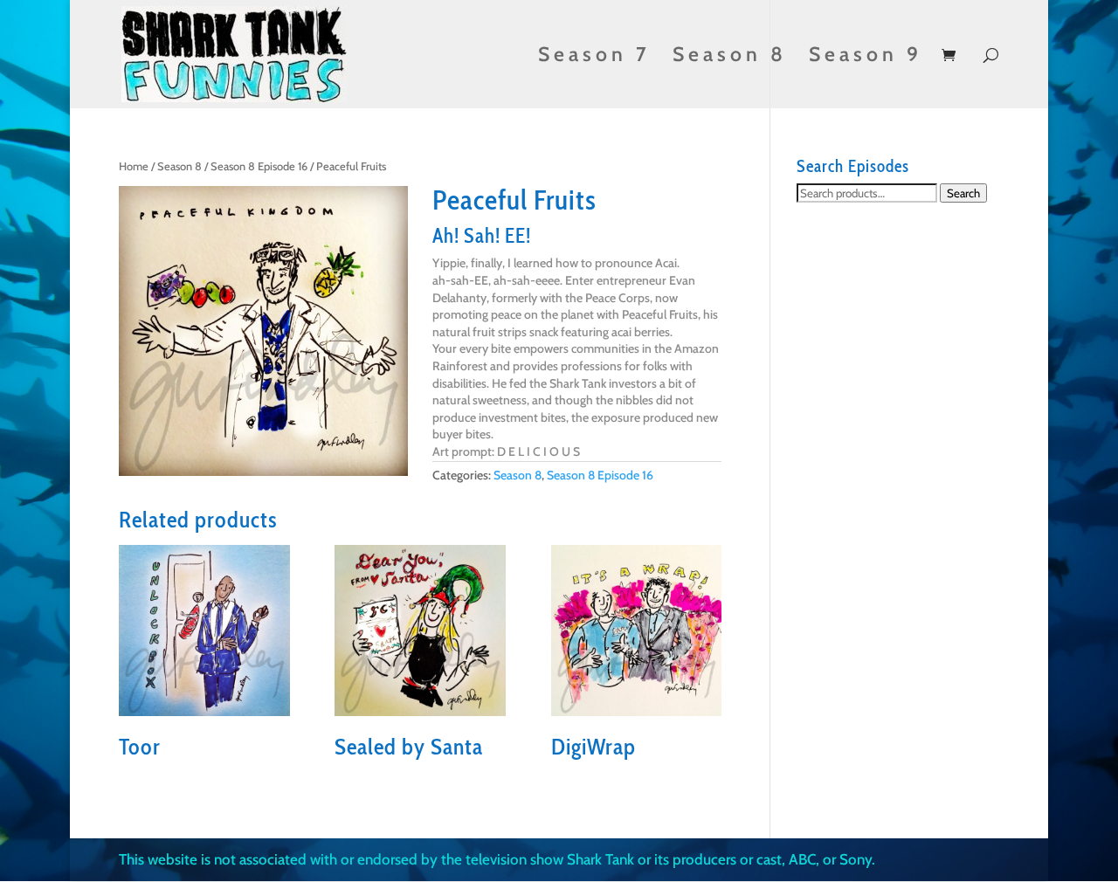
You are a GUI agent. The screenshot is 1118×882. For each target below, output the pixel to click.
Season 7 (594, 57)
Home (133, 166)
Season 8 (730, 57)
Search (963, 193)
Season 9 (865, 57)
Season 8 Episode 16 (258, 166)
